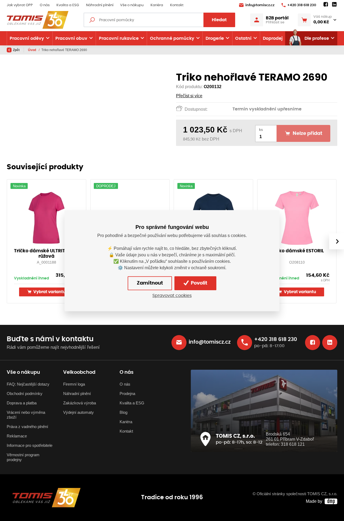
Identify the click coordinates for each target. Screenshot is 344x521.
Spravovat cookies (172, 295)
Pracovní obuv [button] (71, 38)
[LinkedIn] (334, 5)
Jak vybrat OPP (20, 5)
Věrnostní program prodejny (23, 457)
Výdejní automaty (78, 412)
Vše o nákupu (132, 5)
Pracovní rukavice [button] (119, 38)
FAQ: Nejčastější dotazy (28, 384)
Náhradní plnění (99, 5)
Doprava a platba (22, 403)
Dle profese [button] (316, 38)
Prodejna (127, 393)
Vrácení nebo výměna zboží (26, 414)
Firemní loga (74, 384)
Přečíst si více (189, 96)
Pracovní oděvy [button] (27, 38)
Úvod (32, 50)
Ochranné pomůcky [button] (172, 38)
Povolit (198, 283)
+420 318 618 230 (301, 5)
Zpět (16, 50)
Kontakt (177, 5)
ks (261, 130)
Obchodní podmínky (24, 393)
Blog (123, 412)
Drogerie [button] (215, 38)
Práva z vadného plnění (27, 427)
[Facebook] (326, 5)
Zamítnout (150, 283)
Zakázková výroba (79, 403)
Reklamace (17, 436)
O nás (45, 5)
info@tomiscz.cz (259, 5)
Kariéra (156, 5)
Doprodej (272, 38)
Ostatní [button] (243, 38)
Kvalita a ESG (67, 5)
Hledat (219, 20)
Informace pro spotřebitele (29, 445)
